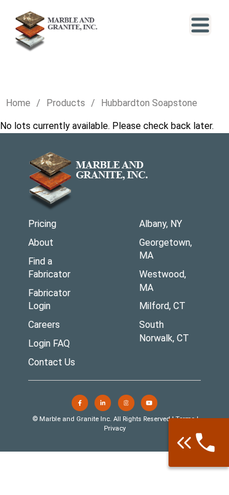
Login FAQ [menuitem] (49, 343)
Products (65, 103)
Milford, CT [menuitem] (162, 305)
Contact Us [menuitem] (51, 362)
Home (18, 103)
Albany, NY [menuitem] (160, 223)
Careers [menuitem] (44, 324)
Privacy (115, 428)
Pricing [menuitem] (42, 223)
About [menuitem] (40, 242)
